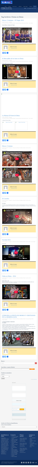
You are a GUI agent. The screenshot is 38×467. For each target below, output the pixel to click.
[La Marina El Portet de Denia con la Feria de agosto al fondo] (9, 126)
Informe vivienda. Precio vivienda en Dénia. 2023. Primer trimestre (23, 444)
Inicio (5, 6)
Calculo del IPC (13, 441)
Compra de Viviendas (14, 444)
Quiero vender (25, 6)
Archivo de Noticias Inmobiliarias (6, 424)
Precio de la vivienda (14, 453)
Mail (11, 48)
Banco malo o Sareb (14, 440)
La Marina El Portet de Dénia (11, 115)
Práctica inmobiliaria (14, 452)
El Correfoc (5, 198)
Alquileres (20, 6)
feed (14, 414)
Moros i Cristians (7, 146)
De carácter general (14, 447)
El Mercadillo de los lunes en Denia (12, 58)
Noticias (35, 6)
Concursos (12, 445)
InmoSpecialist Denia (5, 330)
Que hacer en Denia (25, 61)
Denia (12, 448)
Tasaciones (12, 455)
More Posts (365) (15, 48)
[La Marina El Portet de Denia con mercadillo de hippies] (21, 126)
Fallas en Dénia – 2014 (9, 276)
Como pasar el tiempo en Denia (19, 61)
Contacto (30, 6)
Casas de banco (15, 6)
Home (25, 8)
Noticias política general (14, 451)
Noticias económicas (14, 449)
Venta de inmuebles (14, 456)
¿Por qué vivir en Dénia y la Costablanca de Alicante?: (9, 61)
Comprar (9, 6)
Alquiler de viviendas (14, 439)
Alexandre (10, 60)
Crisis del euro (13, 446)
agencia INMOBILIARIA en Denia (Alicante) (5, 439)
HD (33, 462)
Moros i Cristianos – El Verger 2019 (13, 20)
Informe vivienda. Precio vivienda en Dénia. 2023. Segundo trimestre (23, 439)
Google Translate (35, 379)
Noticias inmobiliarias (14, 450)
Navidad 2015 (6, 240)
